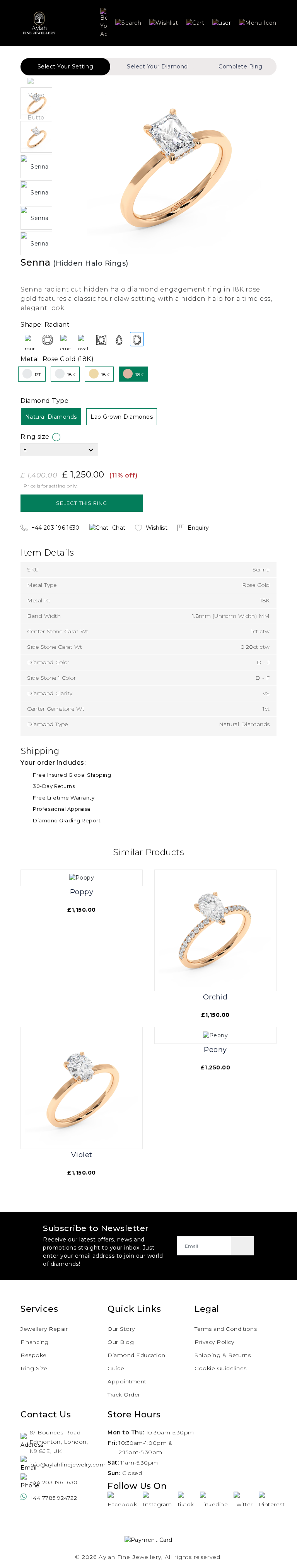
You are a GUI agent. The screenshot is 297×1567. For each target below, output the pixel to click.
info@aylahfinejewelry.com (59, 1464)
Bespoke (33, 1355)
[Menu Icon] (258, 22)
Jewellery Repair (44, 1328)
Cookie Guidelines (221, 1368)
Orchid (215, 997)
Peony (215, 1050)
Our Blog (121, 1342)
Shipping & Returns (223, 1355)
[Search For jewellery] (128, 23)
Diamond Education (137, 1355)
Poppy (82, 892)
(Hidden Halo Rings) (90, 263)
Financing (34, 1342)
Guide (116, 1368)
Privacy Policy (214, 1342)
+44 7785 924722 (53, 1497)
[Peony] (215, 1035)
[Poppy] (81, 877)
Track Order (124, 1394)
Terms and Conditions (226, 1328)
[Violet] (81, 1087)
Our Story (121, 1328)
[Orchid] (215, 929)
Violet (81, 1155)
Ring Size (34, 1368)
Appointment (127, 1381)
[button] (221, 22)
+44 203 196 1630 (53, 1482)
